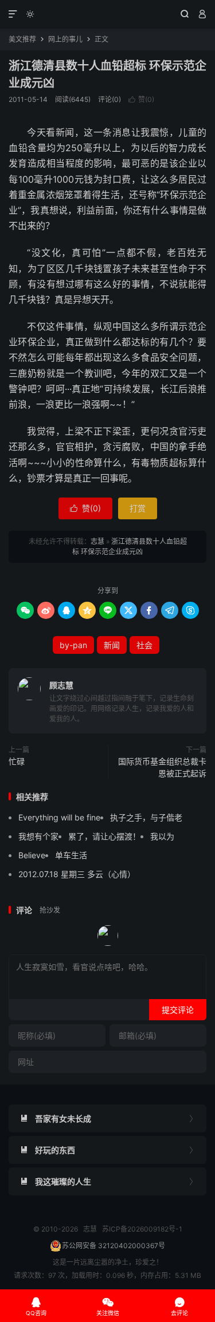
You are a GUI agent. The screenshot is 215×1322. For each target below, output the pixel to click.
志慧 (107, 14)
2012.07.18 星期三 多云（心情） (76, 874)
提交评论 (178, 1010)
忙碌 (17, 761)
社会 (144, 645)
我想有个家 (38, 836)
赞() (141, 99)
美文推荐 (22, 39)
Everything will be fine (59, 817)
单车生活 (71, 855)
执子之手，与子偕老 (146, 817)
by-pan (73, 645)
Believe (31, 855)
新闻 (112, 645)
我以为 (162, 836)
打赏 (138, 508)
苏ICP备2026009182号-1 (142, 1229)
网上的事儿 (65, 39)
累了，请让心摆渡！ (104, 836)
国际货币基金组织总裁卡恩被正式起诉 (162, 767)
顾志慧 (61, 685)
